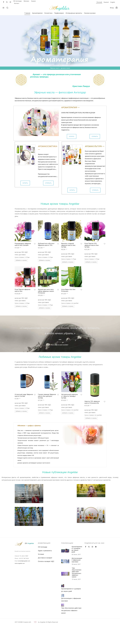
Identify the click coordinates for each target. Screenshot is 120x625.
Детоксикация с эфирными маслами (77, 560)
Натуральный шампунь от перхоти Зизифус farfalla (69, 396)
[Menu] (3, 7)
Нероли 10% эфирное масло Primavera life (92, 402)
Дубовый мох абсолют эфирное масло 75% (46, 244)
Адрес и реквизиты (45, 550)
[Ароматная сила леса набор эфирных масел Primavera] (48, 276)
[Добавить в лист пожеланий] (35, 244)
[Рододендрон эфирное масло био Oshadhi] (25, 230)
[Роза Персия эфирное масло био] (25, 276)
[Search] (7, 8)
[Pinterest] (96, 546)
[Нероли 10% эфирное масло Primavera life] (94, 385)
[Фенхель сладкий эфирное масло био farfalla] (71, 230)
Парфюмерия (59, 13)
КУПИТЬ (71, 136)
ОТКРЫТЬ (95, 136)
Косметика (48, 13)
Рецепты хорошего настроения (25, 491)
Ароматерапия (37, 13)
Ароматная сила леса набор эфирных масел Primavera (46, 291)
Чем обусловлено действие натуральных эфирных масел (76, 572)
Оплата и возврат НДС (46, 561)
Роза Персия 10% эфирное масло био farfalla (91, 245)
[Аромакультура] (91, 515)
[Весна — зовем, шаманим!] (29, 516)
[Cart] (117, 8)
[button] (21, 260)
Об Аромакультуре (25, 488)
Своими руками (90, 13)
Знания (33, 1)
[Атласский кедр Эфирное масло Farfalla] (25, 381)
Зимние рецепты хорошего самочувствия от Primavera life (29, 497)
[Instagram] (10, 2)
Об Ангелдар (17, 1)
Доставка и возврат (45, 558)
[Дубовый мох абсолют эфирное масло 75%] (48, 230)
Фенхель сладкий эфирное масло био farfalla (68, 245)
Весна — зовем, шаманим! (29, 522)
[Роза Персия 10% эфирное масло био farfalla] (94, 230)
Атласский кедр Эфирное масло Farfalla (24, 395)
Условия (41, 554)
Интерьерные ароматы (74, 13)
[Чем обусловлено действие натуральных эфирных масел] (62, 605)
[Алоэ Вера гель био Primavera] (71, 276)
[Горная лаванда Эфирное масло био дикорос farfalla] (48, 381)
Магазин (26, 1)
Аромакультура (86, 519)
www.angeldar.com (20, 563)
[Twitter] (89, 546)
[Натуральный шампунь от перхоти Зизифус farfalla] (71, 381)
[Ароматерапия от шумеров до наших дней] (62, 585)
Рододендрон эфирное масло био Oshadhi (23, 244)
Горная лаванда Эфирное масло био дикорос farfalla (47, 396)
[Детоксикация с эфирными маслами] (62, 595)
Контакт (16, 3)
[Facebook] (3, 2)
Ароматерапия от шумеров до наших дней (77, 549)
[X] (6, 2)
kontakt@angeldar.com (24, 560)
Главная (27, 13)
